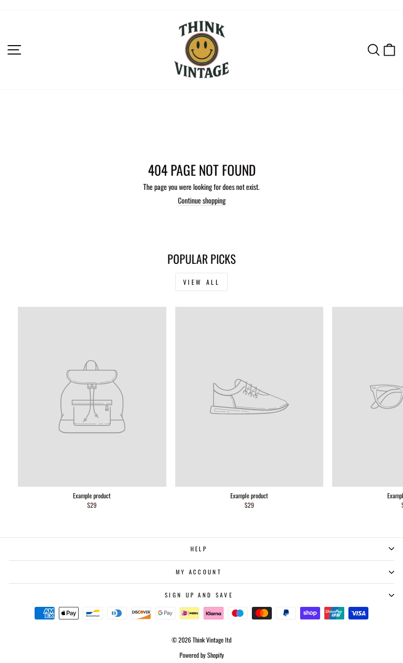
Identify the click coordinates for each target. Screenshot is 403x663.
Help (198, 548)
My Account (199, 572)
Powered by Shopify (201, 654)
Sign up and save (199, 595)
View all (201, 281)
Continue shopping (202, 200)
